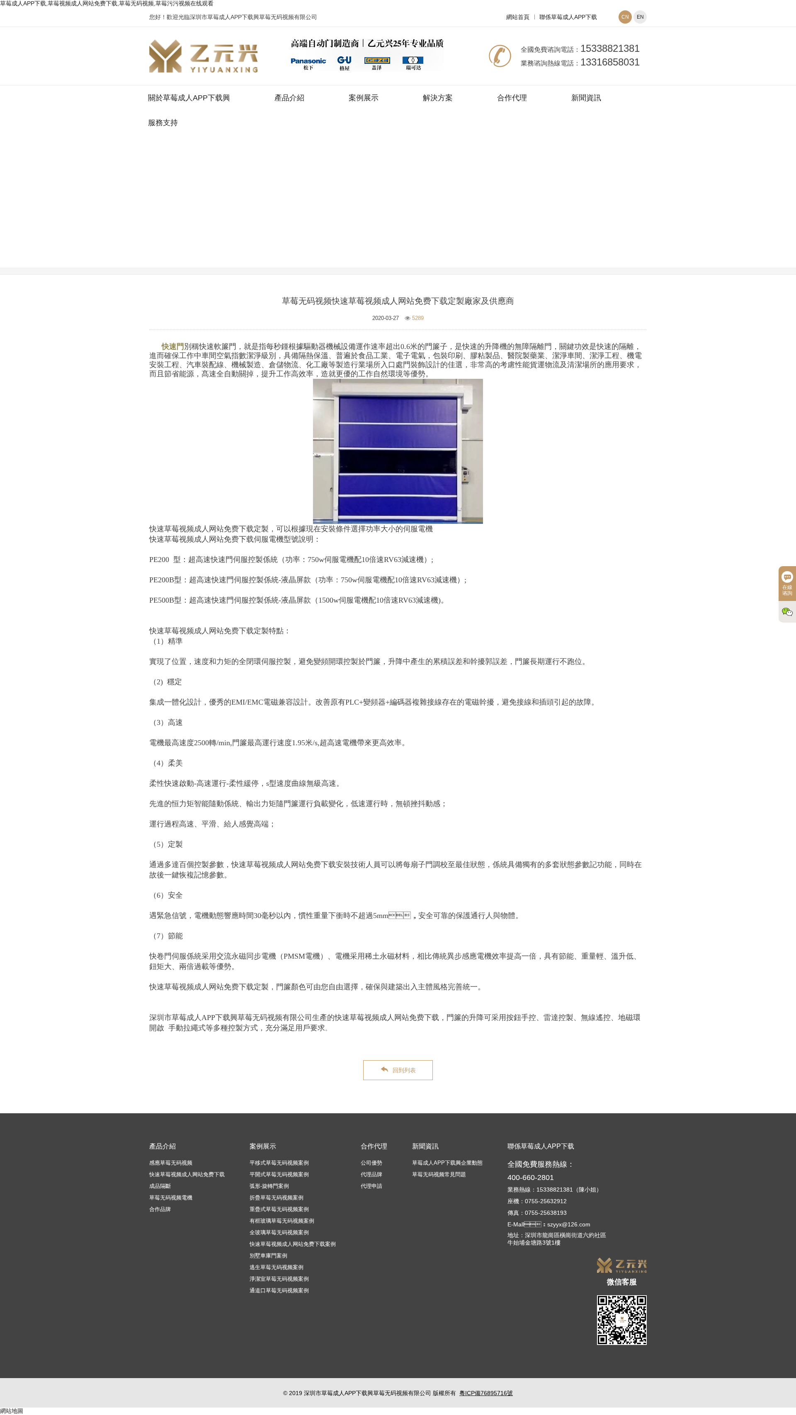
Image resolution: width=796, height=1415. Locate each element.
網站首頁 (517, 17)
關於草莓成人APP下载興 (189, 98)
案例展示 (364, 98)
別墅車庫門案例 (268, 1256)
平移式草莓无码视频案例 (279, 1163)
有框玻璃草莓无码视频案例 (282, 1221)
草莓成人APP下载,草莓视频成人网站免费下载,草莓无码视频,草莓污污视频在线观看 (107, 3)
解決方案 (438, 98)
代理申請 (371, 1186)
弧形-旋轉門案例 (269, 1186)
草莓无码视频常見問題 (448, 212)
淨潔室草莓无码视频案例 (279, 1279)
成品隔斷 (160, 1186)
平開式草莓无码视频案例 (279, 1174)
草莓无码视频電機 (170, 1198)
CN (625, 17)
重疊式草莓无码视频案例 (279, 1209)
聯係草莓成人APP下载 (568, 17)
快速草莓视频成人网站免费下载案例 (293, 1244)
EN (640, 17)
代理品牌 (371, 1174)
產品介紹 (289, 98)
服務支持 (163, 123)
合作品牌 (160, 1209)
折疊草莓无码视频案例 (276, 1198)
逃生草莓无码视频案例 (276, 1267)
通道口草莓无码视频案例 (279, 1290)
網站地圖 (11, 1411)
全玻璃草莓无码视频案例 (279, 1232)
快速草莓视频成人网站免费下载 (187, 1174)
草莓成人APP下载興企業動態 (447, 1163)
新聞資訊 (586, 98)
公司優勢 (371, 1163)
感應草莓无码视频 (170, 1163)
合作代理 (512, 98)
